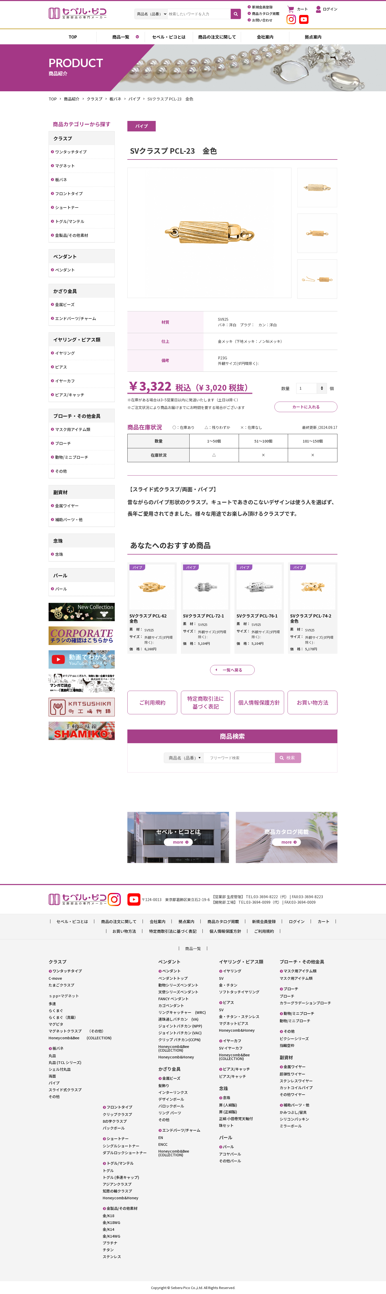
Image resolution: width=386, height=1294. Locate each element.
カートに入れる (306, 406)
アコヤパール (230, 1154)
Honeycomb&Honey (120, 1197)
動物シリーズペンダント (178, 985)
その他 (54, 1096)
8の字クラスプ (115, 1121)
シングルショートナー (121, 1145)
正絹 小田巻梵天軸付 (236, 1118)
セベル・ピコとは (169, 37)
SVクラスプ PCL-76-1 (257, 616)
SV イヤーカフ (231, 1048)
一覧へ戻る (232, 670)
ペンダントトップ (173, 978)
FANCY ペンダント (173, 998)
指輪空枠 (287, 1045)
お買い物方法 (124, 931)
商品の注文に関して (217, 37)
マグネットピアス (233, 1023)
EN (160, 1137)
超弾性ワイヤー (292, 1074)
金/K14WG (111, 1236)
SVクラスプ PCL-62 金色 (150, 618)
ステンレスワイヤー (296, 1080)
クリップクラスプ (117, 1114)
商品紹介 (72, 99)
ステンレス (112, 1256)
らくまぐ (56, 1010)
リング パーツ (169, 1112)
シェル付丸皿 (60, 1069)
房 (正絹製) (228, 1111)
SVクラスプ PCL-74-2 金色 (312, 618)
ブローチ (287, 996)
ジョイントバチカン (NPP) (180, 1026)
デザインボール (171, 1099)
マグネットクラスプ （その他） (77, 1031)
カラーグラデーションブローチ (305, 1002)
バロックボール (171, 1106)
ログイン (297, 921)
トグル (108, 1170)
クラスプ (94, 99)
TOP (53, 99)
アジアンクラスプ (117, 1184)
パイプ (134, 99)
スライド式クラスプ (65, 1089)
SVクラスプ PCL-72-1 (203, 616)
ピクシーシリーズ (294, 1038)
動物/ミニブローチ (295, 1020)
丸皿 (52, 1055)
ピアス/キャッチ (232, 1076)
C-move (55, 978)
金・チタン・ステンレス (239, 1016)
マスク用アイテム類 (296, 978)
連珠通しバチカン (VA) (178, 1019)
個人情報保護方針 (225, 931)
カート (324, 921)
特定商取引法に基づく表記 (172, 931)
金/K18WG (111, 1222)
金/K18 (108, 1215)
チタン (108, 1249)
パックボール (114, 1128)
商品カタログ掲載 (223, 921)
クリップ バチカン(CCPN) (179, 1039)
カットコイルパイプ (296, 1087)
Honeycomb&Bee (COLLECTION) (80, 1037)
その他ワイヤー (292, 1094)
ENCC (163, 1144)
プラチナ (110, 1242)
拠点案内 (313, 37)
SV (221, 978)
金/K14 (108, 1229)
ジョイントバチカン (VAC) (180, 1032)
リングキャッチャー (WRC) (182, 1012)
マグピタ (56, 1024)
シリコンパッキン (294, 1119)
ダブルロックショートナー (125, 1152)
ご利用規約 (264, 931)
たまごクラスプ (61, 985)
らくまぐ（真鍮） (63, 1017)
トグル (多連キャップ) (121, 1177)
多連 (52, 1003)
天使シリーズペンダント (178, 991)
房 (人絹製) (228, 1104)
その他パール (230, 1160)
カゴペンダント (171, 1005)
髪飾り (163, 1085)
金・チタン (228, 985)
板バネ (115, 99)
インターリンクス (173, 1092)
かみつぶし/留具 (293, 1112)
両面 (52, 1076)
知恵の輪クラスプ (117, 1191)
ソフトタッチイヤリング (239, 991)
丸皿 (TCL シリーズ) (65, 1062)
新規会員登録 (264, 921)
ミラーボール (291, 1125)
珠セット (226, 1125)
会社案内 (265, 37)
